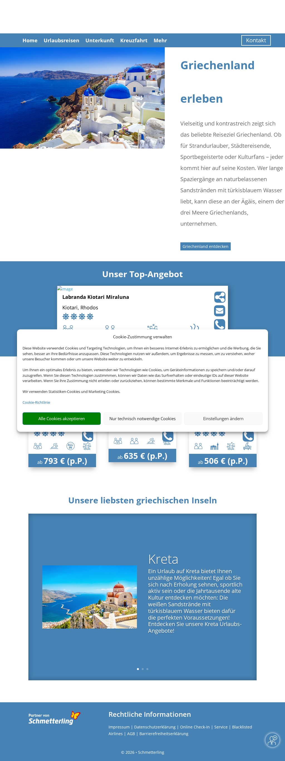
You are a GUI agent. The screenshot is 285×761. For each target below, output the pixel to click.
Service (221, 727)
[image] (65, 289)
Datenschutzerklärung (155, 727)
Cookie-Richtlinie (36, 402)
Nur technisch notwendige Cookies (142, 418)
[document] (142, 501)
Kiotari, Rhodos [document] (80, 308)
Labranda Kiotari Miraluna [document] (95, 297)
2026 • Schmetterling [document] (144, 752)
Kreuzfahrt (134, 40)
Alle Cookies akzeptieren (61, 418)
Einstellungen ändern (223, 418)
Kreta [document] (163, 559)
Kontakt (256, 40)
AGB (131, 733)
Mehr (160, 40)
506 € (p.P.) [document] (226, 460)
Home (30, 40)
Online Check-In (195, 727)
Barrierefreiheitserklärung (163, 733)
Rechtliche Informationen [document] (150, 714)
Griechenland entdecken (206, 246)
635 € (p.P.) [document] (145, 455)
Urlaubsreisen (61, 40)
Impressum (119, 727)
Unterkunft (99, 40)
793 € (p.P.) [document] (65, 460)
